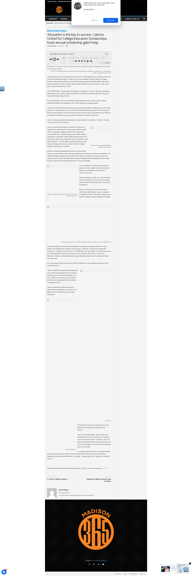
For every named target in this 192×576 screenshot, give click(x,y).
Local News (57, 31)
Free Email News (51, 1)
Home (48, 27)
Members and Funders (64, 1)
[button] (144, 18)
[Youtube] (144, 1)
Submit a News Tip (132, 19)
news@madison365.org (99, 560)
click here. (105, 468)
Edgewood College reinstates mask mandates (98, 480)
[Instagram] (138, 1)
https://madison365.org (64, 492)
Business (64, 19)
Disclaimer (118, 574)
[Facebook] (135, 1)
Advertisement (133, 574)
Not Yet (94, 20)
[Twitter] (141, 1)
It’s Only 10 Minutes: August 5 (57, 479)
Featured (54, 27)
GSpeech (107, 62)
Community (53, 19)
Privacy (125, 574)
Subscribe (110, 20)
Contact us (142, 574)
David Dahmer (52, 46)
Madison (64, 31)
